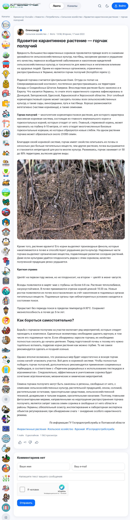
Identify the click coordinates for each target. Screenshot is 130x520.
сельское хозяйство (61, 429)
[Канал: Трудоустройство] (6, 94)
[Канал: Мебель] (6, 340)
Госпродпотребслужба (101, 429)
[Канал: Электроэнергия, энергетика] (6, 74)
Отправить (26, 502)
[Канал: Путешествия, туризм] (6, 291)
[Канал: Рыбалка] (6, 271)
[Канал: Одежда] (6, 261)
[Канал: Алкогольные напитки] (6, 301)
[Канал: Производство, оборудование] (6, 241)
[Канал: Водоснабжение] (6, 113)
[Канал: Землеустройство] (6, 192)
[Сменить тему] (107, 6)
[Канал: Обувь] (6, 350)
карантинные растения (32, 429)
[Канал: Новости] (6, 25)
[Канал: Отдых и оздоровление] (6, 163)
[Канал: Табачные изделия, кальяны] (6, 320)
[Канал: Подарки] (6, 507)
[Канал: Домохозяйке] (6, 498)
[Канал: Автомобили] (6, 212)
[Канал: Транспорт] (6, 64)
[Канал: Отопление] (6, 84)
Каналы (72, 5)
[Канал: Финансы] (6, 448)
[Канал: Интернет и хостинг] (6, 438)
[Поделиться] (37, 442)
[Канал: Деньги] (6, 202)
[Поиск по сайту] (100, 6)
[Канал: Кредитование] (6, 251)
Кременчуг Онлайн (23, 17)
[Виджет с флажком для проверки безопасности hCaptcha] (42, 489)
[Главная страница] (21, 6)
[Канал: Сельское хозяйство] (6, 133)
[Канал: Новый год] (6, 399)
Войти (122, 5)
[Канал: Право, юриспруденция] (6, 281)
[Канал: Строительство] (6, 123)
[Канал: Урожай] (6, 458)
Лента (57, 5)
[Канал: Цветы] (6, 478)
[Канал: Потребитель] (6, 35)
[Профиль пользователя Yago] (20, 32)
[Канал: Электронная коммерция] (6, 429)
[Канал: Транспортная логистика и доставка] (6, 360)
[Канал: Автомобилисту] (6, 143)
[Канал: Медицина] (6, 104)
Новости (39, 17)
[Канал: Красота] (6, 379)
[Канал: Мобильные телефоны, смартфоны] (6, 369)
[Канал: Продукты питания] (6, 182)
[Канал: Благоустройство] (6, 54)
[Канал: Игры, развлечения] (6, 44)
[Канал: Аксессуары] (6, 488)
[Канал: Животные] (6, 222)
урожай (80, 429)
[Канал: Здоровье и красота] (6, 419)
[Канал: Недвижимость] (6, 153)
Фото (52, 34)
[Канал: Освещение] (6, 310)
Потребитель (52, 17)
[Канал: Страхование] (6, 389)
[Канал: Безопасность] (6, 172)
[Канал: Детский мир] (6, 468)
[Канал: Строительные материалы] (6, 330)
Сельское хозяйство (71, 17)
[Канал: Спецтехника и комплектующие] (6, 409)
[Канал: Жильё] (6, 232)
